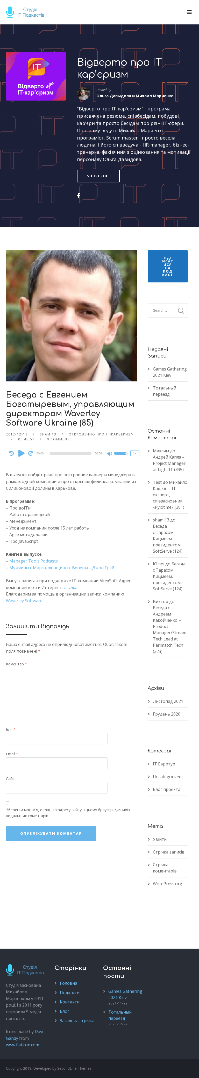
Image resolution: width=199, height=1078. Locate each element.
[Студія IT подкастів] (27, 12)
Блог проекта (166, 789)
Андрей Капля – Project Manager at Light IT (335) (169, 463)
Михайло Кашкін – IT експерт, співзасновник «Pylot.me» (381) (170, 494)
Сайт (10, 778)
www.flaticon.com (22, 1045)
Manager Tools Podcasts (33, 561)
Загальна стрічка (77, 1020)
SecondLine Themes (74, 1068)
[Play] (21, 453)
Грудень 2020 (166, 714)
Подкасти (70, 992)
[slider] (121, 456)
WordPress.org (167, 884)
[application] (71, 453)
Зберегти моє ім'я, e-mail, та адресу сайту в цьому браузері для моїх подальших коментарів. (68, 812)
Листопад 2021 (168, 701)
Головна (68, 983)
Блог (64, 1011)
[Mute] (109, 454)
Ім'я (11, 729)
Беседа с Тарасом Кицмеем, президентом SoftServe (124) (167, 538)
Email (12, 753)
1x (134, 453)
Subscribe (98, 176)
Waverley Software (24, 601)
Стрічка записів (168, 852)
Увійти (160, 839)
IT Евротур (164, 764)
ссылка (70, 587)
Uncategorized (167, 776)
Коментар (16, 664)
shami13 (48, 434)
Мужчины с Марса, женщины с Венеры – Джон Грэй (61, 568)
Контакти (70, 1002)
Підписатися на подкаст (168, 266)
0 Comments (59, 439)
